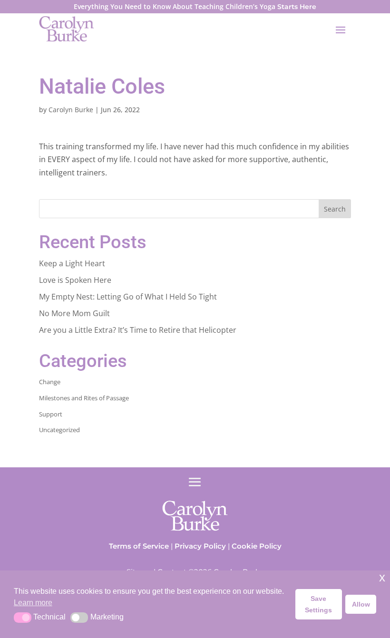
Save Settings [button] (318, 604)
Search (335, 208)
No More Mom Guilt (74, 313)
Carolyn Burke (71, 109)
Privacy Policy (200, 546)
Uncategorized (59, 429)
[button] (22, 617)
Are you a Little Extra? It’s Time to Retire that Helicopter (137, 330)
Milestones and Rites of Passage (84, 398)
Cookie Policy (257, 546)
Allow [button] (361, 604)
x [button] (382, 577)
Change (49, 381)
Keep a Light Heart (72, 263)
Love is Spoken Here (75, 280)
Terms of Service (139, 546)
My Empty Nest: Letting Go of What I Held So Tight (128, 296)
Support (50, 414)
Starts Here (296, 6)
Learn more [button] (33, 603)
